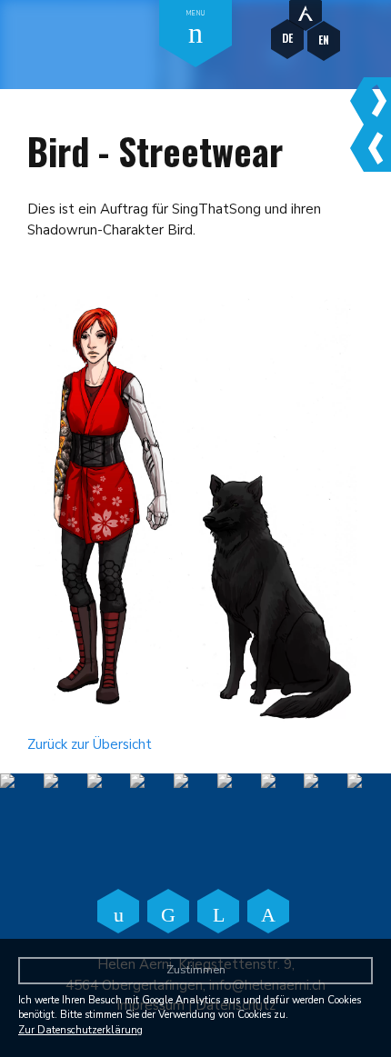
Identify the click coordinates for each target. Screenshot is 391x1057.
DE (287, 37)
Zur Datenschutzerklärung (80, 1030)
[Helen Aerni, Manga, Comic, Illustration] (305, 11)
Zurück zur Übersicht (89, 744)
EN (323, 39)
